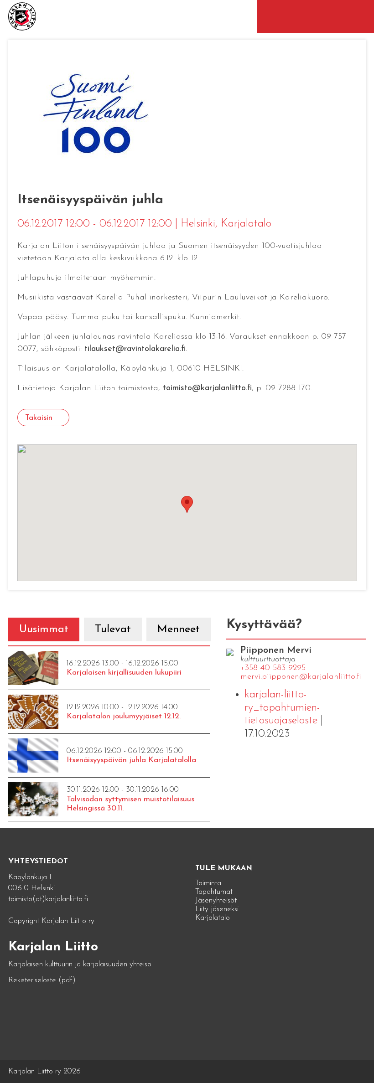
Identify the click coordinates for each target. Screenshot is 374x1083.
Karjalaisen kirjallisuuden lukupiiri (124, 672)
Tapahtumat (214, 892)
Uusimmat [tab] (43, 629)
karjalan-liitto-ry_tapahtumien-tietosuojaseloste (282, 708)
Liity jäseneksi (217, 909)
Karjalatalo (212, 918)
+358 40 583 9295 (273, 668)
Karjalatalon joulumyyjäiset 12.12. (124, 716)
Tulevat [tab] (113, 629)
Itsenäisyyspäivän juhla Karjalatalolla (131, 760)
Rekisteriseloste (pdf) (42, 980)
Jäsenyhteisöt (216, 900)
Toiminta (208, 883)
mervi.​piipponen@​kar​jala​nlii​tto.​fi (300, 677)
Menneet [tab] (178, 629)
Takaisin (38, 418)
